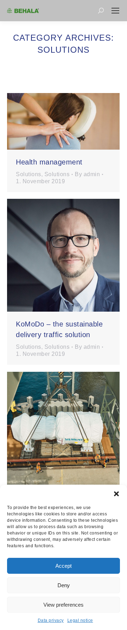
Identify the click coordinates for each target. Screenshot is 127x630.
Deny (64, 585)
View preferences (63, 605)
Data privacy (51, 620)
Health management (49, 162)
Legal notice (80, 620)
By (87, 174)
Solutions (28, 174)
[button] (116, 493)
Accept (63, 566)
